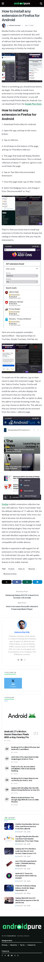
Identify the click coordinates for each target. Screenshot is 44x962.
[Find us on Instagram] (15, 955)
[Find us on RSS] (18, 955)
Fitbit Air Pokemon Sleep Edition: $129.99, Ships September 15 (25, 888)
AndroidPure (11, 936)
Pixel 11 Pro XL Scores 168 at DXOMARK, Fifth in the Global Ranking (23, 769)
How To (21, 569)
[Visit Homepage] (22, 3)
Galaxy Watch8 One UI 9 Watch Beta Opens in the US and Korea (27, 900)
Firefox (5, 504)
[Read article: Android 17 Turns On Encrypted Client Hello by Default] (9, 875)
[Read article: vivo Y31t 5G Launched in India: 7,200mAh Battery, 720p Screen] (9, 863)
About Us (13, 945)
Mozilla (32, 569)
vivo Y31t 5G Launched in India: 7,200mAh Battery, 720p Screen (25, 863)
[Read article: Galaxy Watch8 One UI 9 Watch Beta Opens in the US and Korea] (9, 900)
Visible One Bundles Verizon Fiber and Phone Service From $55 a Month (27, 826)
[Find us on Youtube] (12, 955)
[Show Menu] (3, 3)
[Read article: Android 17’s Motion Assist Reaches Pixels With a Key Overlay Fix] (22, 715)
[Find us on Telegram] (8, 955)
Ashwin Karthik (14, 25)
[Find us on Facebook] (2, 955)
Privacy (4, 945)
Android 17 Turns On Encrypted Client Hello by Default (25, 876)
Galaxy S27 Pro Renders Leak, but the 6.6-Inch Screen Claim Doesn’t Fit (25, 851)
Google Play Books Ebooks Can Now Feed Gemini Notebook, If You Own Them (26, 839)
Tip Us (22, 945)
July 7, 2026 (29, 25)
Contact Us (31, 945)
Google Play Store (33, 104)
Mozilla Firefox (10, 574)
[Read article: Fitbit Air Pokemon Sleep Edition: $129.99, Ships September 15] (9, 888)
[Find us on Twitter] (5, 955)
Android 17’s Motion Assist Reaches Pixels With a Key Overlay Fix (16, 734)
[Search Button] (41, 3)
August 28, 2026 (24, 832)
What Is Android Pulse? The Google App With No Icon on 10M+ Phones (25, 800)
